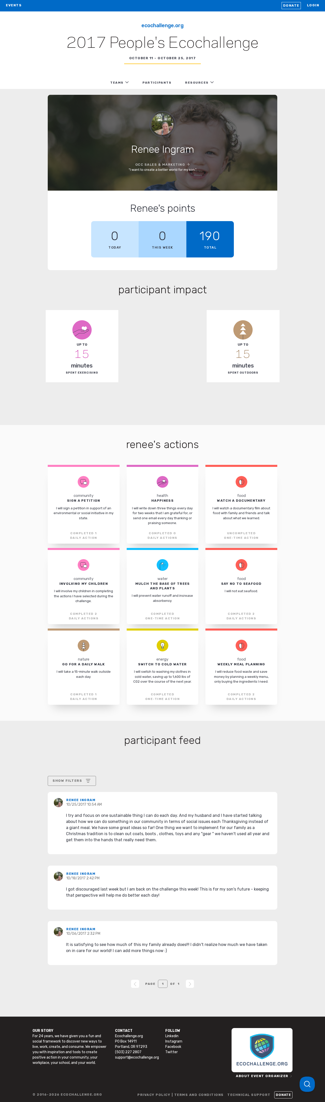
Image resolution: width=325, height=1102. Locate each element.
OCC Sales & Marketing (160, 164)
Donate (291, 5)
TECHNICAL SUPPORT (249, 1095)
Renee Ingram (80, 800)
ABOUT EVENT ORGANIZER (262, 1076)
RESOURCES (197, 82)
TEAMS (117, 82)
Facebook (173, 1047)
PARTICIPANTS (156, 82)
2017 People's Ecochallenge (162, 43)
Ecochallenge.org (162, 25)
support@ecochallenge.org (137, 1057)
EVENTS (14, 5)
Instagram (173, 1041)
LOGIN (313, 5)
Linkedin (171, 1036)
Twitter (171, 1052)
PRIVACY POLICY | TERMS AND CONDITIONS (180, 1095)
